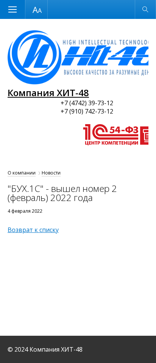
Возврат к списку (33, 230)
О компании (22, 173)
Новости (51, 173)
